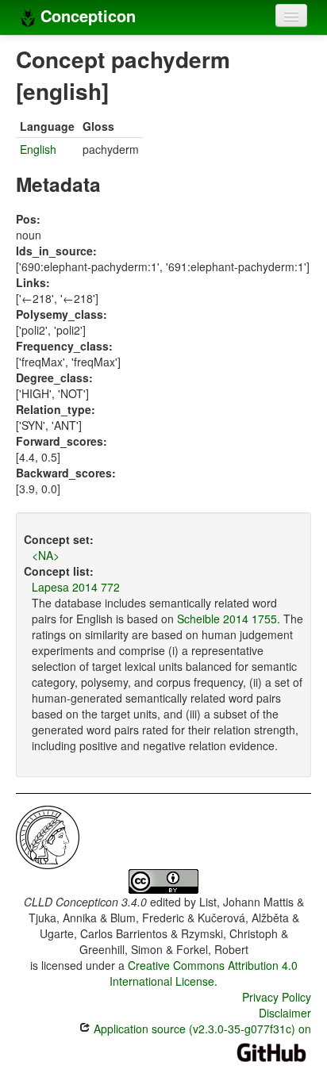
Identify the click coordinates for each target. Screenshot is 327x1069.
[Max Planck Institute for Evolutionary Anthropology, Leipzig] (47, 836)
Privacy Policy (276, 997)
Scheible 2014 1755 (227, 618)
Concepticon (86, 15)
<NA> (46, 555)
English (38, 149)
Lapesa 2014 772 (76, 587)
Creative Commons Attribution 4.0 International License (204, 973)
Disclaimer (285, 1013)
